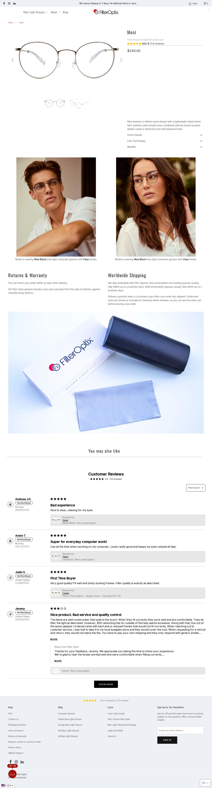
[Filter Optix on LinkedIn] (14, 3)
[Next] (120, 60)
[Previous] (13, 60)
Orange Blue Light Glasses (70, 725)
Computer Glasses (66, 714)
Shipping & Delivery (17, 725)
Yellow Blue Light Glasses (70, 719)
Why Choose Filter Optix (119, 719)
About (54, 12)
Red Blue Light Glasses (68, 731)
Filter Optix (21, 774)
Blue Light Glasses (35, 12)
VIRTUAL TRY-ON (164, 103)
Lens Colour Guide (116, 714)
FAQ (10, 714)
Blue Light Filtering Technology (122, 725)
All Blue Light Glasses (68, 736)
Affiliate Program (15, 753)
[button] (134, 43)
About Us (112, 736)
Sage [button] (65, 520)
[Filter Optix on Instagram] (9, 3)
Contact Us (13, 719)
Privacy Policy (14, 747)
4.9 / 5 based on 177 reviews (114, 700)
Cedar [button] (65, 593)
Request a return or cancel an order (24, 742)
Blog (65, 12)
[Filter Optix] (106, 12)
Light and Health (115, 731)
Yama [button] (65, 556)
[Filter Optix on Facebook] (3, 3)
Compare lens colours (138, 80)
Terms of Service (16, 731)
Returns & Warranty (17, 736)
